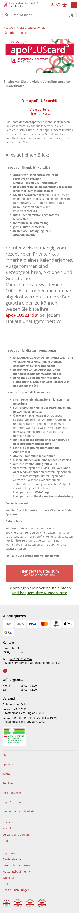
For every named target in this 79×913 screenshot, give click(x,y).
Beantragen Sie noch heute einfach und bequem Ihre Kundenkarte (39, 590)
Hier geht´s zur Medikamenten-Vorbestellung (43, 496)
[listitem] (39, 755)
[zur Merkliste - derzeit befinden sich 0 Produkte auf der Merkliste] (58, 5)
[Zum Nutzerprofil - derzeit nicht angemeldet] (52, 5)
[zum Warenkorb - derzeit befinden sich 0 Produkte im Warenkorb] (64, 5)
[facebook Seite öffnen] (5, 670)
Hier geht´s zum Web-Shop (31, 492)
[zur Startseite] (25, 4)
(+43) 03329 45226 (20, 659)
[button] (71, 15)
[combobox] (39, 16)
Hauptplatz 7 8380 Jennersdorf (14, 650)
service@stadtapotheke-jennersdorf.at (37, 663)
